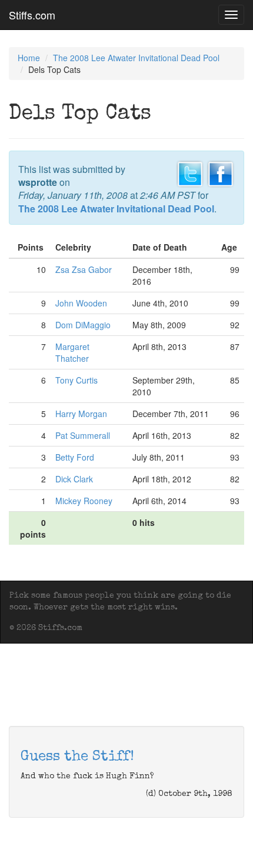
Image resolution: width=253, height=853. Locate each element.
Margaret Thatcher (72, 352)
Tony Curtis (76, 380)
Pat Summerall (82, 435)
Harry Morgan (81, 413)
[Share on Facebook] (221, 172)
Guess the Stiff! (77, 757)
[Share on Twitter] (190, 172)
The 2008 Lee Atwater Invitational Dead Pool (136, 58)
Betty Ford (74, 457)
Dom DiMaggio (83, 325)
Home (29, 58)
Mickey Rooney (83, 501)
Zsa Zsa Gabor (83, 269)
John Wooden (81, 303)
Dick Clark (74, 479)
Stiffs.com (32, 14)
